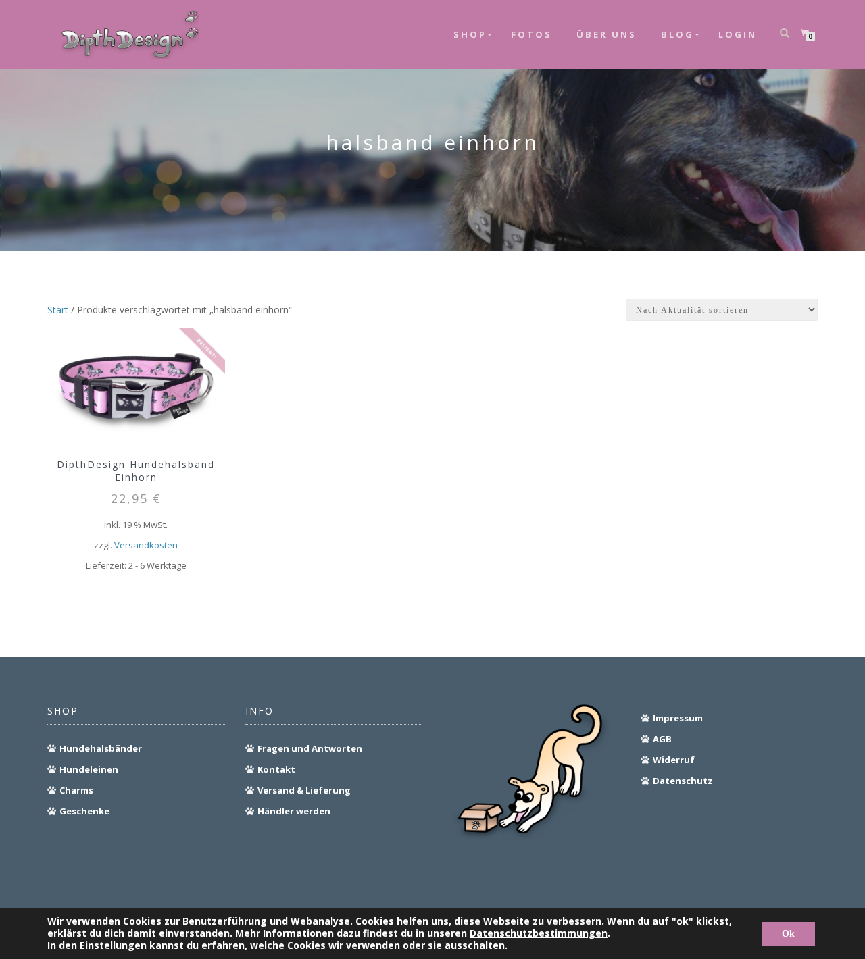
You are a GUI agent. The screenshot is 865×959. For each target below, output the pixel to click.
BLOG (677, 34)
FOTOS (531, 34)
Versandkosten (146, 545)
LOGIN (737, 34)
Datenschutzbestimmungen (539, 933)
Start (57, 309)
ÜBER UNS (606, 34)
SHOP (470, 34)
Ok (788, 934)
